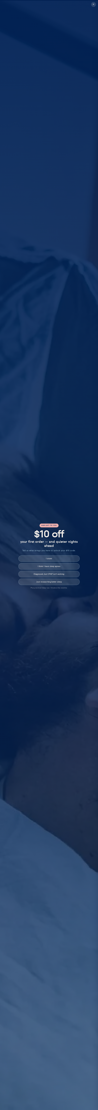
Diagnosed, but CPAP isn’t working (49, 574)
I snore (49, 558)
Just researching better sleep (49, 582)
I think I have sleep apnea (49, 566)
